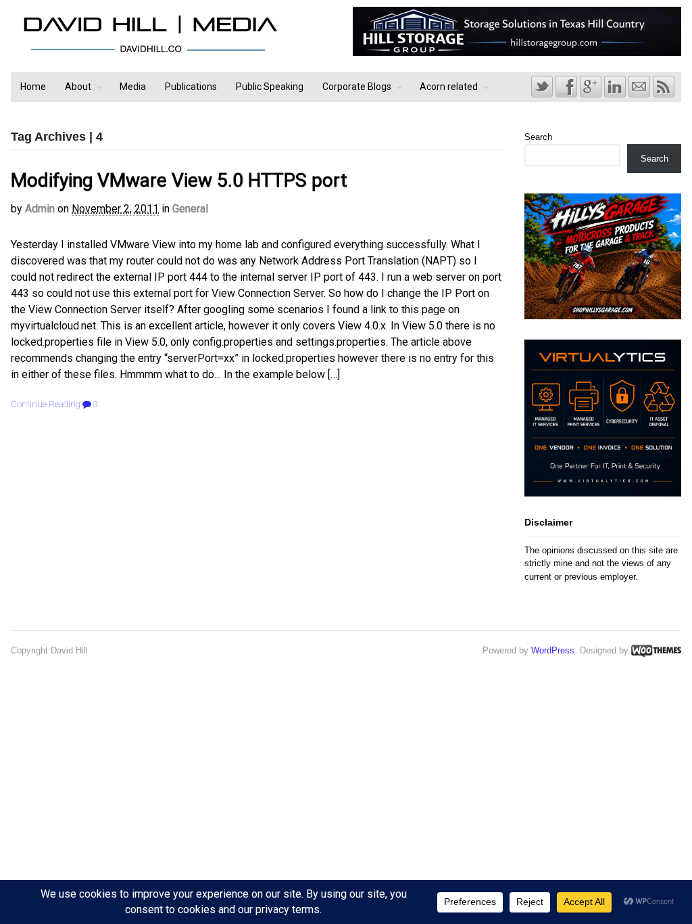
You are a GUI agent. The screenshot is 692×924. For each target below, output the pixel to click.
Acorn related (449, 86)
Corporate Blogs (356, 86)
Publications (191, 86)
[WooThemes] (656, 650)
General (190, 208)
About (78, 86)
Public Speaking (269, 86)
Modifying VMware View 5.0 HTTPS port (179, 180)
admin (40, 208)
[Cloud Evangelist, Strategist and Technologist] (150, 52)
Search (538, 137)
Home (33, 86)
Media (133, 86)
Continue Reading (45, 404)
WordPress (552, 650)
